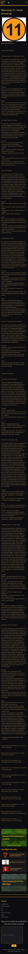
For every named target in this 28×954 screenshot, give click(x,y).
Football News (4, 904)
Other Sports (4, 917)
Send (14, 945)
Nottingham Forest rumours (8, 798)
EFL (2, 908)
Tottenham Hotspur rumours (8, 820)
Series (2, 915)
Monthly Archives (5, 912)
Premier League (5, 906)
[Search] (26, 3)
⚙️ (8, 2)
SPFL (2, 910)
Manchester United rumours (8, 762)
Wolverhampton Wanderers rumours (10, 813)
